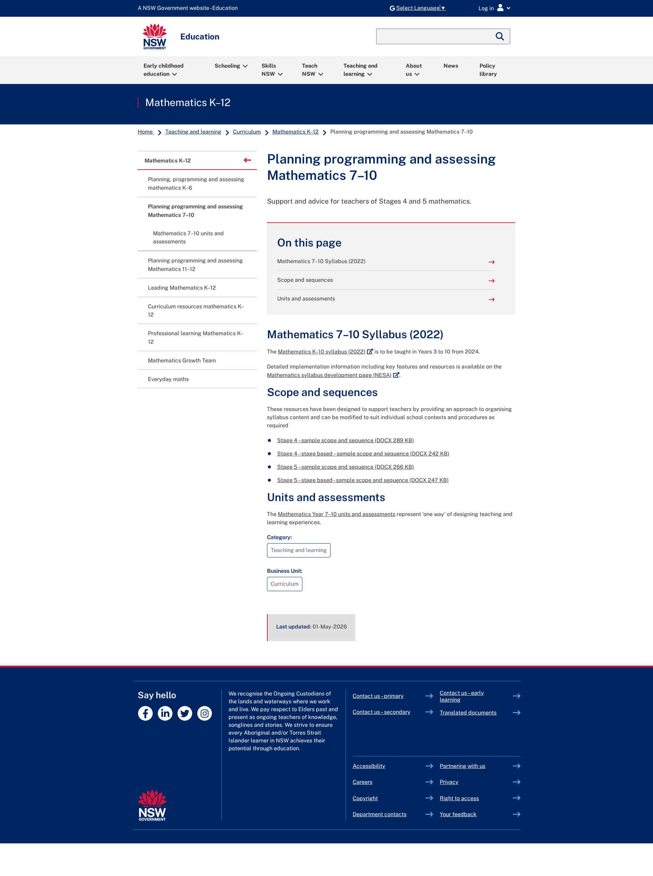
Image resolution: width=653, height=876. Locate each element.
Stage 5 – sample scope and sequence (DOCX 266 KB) (345, 467)
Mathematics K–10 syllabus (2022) (325, 351)
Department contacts (379, 814)
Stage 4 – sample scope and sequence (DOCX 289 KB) (345, 440)
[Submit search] (500, 36)
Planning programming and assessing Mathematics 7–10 (195, 210)
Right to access (459, 798)
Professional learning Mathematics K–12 (196, 337)
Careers (362, 782)
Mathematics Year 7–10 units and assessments (336, 514)
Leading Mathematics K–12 (182, 288)
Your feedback (458, 814)
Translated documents (468, 712)
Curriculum (247, 131)
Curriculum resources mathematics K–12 (196, 310)
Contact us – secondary (382, 712)
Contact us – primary (378, 696)
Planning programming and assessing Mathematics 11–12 (195, 264)
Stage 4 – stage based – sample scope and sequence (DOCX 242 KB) (363, 453)
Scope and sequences (305, 280)
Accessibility (369, 766)
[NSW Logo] (155, 36)
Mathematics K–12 (188, 102)
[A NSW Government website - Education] (189, 8)
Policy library (488, 70)
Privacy (449, 782)
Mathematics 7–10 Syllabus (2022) (321, 261)
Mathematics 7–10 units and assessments (188, 237)
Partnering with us (462, 766)
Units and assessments (306, 298)
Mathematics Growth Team (182, 360)
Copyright (365, 798)
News (450, 66)
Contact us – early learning (462, 696)
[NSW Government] (152, 805)
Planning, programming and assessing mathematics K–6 (196, 183)
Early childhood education (164, 70)
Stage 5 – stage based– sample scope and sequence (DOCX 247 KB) (363, 480)
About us (414, 70)
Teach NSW (309, 70)
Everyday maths (168, 379)
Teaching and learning (361, 70)
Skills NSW (269, 70)
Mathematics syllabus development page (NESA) (333, 375)
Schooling (227, 66)
